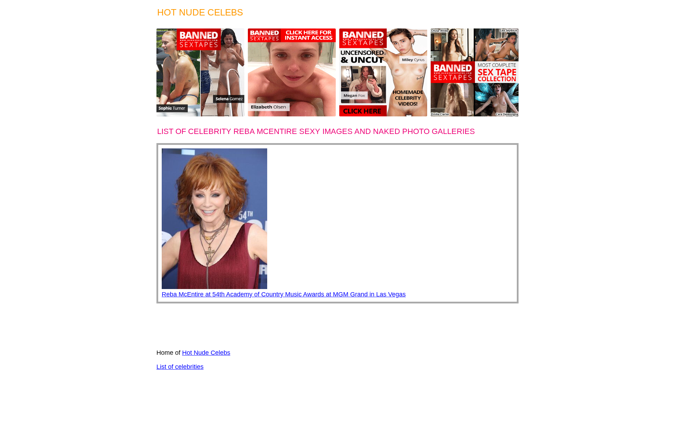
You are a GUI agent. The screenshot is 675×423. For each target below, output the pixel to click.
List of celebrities (180, 366)
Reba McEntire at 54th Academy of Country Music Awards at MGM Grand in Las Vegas (284, 294)
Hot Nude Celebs (206, 352)
